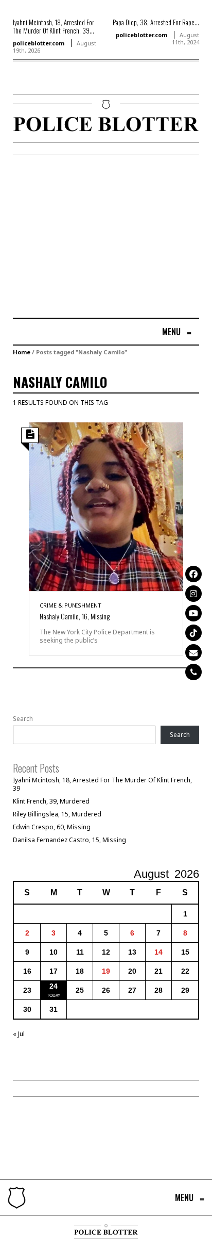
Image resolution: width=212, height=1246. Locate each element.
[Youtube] (193, 613)
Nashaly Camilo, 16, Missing (75, 616)
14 (158, 952)
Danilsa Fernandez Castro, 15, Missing (69, 839)
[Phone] (193, 672)
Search (23, 719)
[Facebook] (193, 574)
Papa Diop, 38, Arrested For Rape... (156, 22)
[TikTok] (193, 633)
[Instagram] (193, 593)
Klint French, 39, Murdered (51, 801)
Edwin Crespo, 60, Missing (52, 827)
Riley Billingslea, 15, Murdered (57, 814)
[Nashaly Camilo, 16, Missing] (106, 505)
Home (21, 352)
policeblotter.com (38, 43)
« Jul (19, 1033)
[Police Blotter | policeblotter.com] (16, 1197)
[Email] (193, 652)
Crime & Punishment (70, 605)
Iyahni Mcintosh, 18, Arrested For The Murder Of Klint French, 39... (53, 26)
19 (106, 971)
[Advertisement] (99, 238)
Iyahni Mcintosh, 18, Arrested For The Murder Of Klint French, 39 (102, 784)
